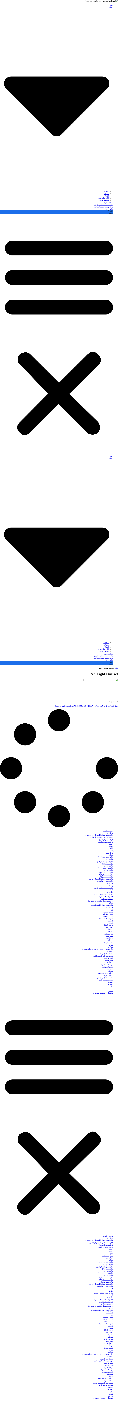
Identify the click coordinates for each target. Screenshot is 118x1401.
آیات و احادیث (103, 198)
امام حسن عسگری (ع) (104, 861)
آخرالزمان (109, 853)
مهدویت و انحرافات (106, 980)
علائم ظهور (109, 960)
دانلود (111, 848)
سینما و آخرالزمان (106, 953)
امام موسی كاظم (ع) (105, 881)
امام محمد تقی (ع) (106, 877)
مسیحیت (110, 969)
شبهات (106, 194)
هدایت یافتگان (108, 925)
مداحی (110, 991)
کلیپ (111, 989)
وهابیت (110, 982)
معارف (110, 971)
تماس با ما (109, 209)
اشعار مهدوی (108, 916)
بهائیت (111, 886)
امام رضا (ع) (108, 866)
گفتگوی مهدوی (107, 967)
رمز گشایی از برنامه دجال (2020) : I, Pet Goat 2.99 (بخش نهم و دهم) (86, 706)
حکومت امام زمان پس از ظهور (101, 837)
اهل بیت (110, 883)
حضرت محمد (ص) (106, 896)
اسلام (111, 855)
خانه (111, 5)
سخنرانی (110, 984)
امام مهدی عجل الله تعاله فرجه (101, 905)
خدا (112, 910)
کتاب (111, 986)
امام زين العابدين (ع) (105, 868)
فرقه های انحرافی (106, 964)
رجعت (111, 844)
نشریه (111, 945)
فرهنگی (110, 940)
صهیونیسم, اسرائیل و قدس (103, 956)
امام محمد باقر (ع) (106, 875)
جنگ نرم (110, 892)
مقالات (106, 191)
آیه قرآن (110, 833)
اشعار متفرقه (108, 914)
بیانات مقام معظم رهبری (103, 205)
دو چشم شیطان (107, 899)
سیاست (110, 951)
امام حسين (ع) (107, 864)
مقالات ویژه (108, 202)
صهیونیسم (109, 936)
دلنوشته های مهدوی (105, 918)
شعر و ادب (109, 927)
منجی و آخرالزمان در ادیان (103, 978)
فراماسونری (108, 938)
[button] (59, 334)
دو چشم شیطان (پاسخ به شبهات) (100, 901)
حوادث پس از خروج (106, 840)
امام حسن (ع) (108, 859)
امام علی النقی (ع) (106, 872)
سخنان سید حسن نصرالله (103, 207)
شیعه (111, 923)
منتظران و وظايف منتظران (103, 993)
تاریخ (111, 890)
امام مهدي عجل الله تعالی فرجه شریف (98, 835)
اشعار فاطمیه (108, 912)
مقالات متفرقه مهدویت (104, 973)
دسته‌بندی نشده (107, 850)
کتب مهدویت (108, 942)
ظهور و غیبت (108, 958)
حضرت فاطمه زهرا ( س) (103, 894)
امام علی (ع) (108, 870)
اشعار (106, 196)
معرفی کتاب (104, 200)
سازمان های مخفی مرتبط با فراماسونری (97, 949)
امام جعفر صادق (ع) (105, 857)
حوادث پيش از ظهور (105, 842)
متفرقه (110, 932)
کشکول (110, 929)
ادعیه (111, 846)
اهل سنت (109, 907)
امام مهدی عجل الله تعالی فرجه (101, 879)
